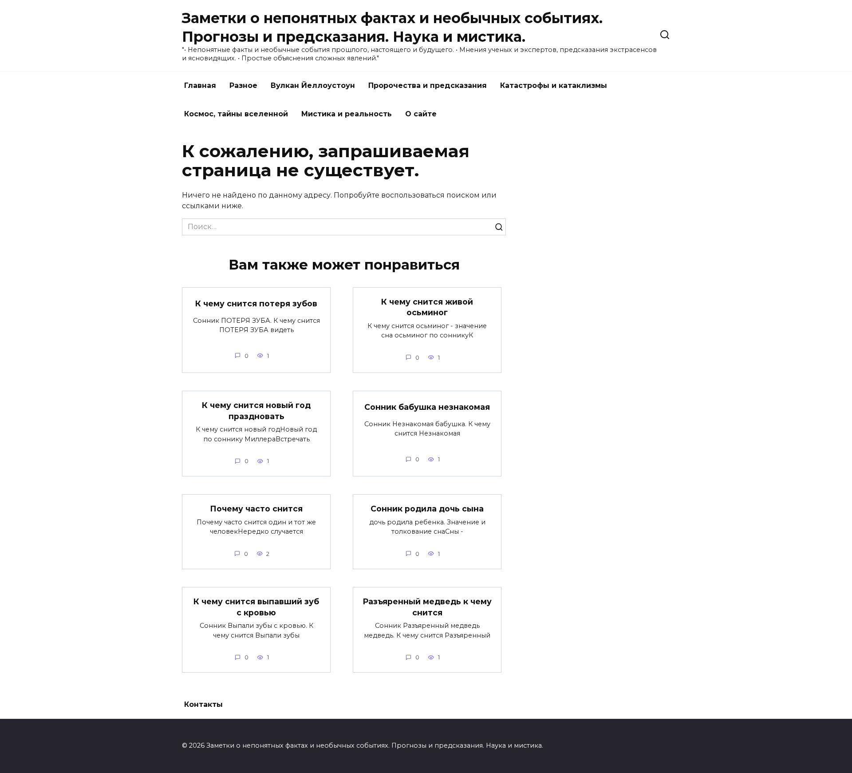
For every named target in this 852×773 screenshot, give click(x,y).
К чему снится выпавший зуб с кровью (256, 607)
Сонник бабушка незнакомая (427, 407)
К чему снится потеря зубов (256, 303)
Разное (243, 85)
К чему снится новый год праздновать (256, 410)
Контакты (203, 704)
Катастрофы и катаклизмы (553, 85)
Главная (200, 85)
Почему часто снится (256, 508)
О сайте (421, 114)
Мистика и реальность (346, 114)
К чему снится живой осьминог (427, 307)
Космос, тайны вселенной (236, 114)
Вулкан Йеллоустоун (313, 85)
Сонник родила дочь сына (427, 508)
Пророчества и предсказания (427, 85)
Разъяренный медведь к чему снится (427, 607)
